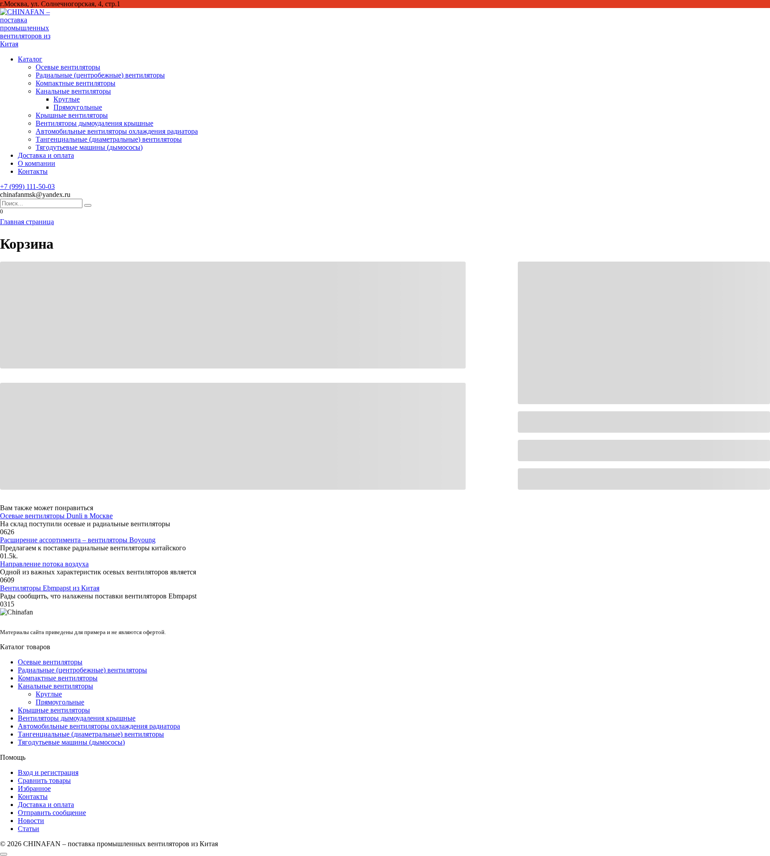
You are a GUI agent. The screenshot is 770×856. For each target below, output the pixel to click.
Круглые (66, 99)
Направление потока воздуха (44, 564)
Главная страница (27, 221)
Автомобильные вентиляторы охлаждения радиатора (117, 131)
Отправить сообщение (52, 812)
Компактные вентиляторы (75, 83)
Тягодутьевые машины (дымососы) (89, 147)
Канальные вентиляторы (73, 91)
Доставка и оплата (46, 155)
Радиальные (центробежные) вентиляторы (100, 75)
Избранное (34, 788)
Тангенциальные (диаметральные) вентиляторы (109, 139)
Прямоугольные (77, 107)
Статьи (28, 828)
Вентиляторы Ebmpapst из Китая (49, 588)
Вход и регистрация (48, 772)
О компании (36, 163)
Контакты (33, 171)
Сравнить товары (44, 780)
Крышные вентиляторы (72, 115)
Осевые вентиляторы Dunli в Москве (56, 516)
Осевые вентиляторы (68, 67)
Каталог (30, 59)
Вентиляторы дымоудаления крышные (94, 123)
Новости (31, 820)
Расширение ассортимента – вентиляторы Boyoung (78, 540)
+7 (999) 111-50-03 (27, 186)
